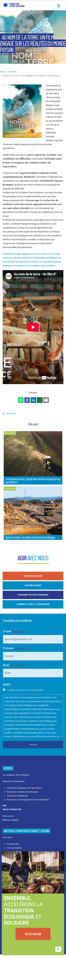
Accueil (3, 72)
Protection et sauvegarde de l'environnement (28, 799)
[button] (59, 6)
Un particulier (13, 844)
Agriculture (14, 31)
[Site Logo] (14, 5)
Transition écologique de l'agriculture (24, 788)
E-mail (14, 631)
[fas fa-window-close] (58, 949)
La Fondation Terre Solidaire (16, 775)
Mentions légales (11, 820)
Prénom (15, 648)
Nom (13, 665)
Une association (14, 848)
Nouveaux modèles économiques (22, 792)
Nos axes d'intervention (14, 781)
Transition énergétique (17, 795)
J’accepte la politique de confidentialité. (25, 690)
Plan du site (8, 816)
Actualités (4, 31)
